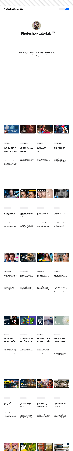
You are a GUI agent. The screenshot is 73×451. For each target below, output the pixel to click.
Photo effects (6, 143)
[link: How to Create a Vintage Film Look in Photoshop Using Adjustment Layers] (45, 324)
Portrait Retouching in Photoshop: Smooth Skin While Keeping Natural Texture (26, 214)
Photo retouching (24, 143)
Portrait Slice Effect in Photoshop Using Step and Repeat (60, 213)
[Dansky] (38, 386)
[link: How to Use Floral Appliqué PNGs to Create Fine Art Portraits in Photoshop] (28, 133)
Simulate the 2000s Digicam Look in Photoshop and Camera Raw (43, 149)
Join (67, 9)
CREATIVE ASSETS (40, 9)
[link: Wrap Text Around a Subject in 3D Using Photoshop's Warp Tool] (11, 324)
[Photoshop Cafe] (55, 132)
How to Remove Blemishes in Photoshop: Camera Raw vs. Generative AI (10, 277)
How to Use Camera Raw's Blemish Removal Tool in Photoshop (44, 213)
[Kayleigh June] (5, 450)
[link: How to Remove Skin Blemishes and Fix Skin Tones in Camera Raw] (11, 197)
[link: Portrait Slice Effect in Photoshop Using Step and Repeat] (61, 197)
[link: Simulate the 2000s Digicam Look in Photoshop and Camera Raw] (45, 133)
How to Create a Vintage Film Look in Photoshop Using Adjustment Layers (43, 340)
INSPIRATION (48, 9)
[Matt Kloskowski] (55, 260)
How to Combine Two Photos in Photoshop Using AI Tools (59, 149)
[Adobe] (5, 132)
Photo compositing (57, 143)
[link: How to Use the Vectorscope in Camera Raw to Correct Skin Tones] (45, 261)
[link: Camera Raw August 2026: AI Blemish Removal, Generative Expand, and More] (61, 261)
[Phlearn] (38, 132)
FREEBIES (54, 9)
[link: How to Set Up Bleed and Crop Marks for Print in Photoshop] (11, 388)
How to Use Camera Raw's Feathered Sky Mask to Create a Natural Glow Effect (27, 404)
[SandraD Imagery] (55, 323)
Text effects (6, 334)
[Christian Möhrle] (22, 386)
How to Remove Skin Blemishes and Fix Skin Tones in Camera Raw (9, 213)
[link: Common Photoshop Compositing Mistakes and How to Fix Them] (28, 261)
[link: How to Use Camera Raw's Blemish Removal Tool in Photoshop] (45, 197)
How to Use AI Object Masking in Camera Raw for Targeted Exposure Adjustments (60, 404)
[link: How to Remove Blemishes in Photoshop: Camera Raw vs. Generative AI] (11, 261)
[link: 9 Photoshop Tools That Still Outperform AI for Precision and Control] (28, 324)
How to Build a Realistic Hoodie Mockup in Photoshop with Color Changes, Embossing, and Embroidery (10, 150)
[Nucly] (22, 260)
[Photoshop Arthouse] (22, 196)
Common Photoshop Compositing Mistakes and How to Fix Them (27, 277)
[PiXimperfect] (38, 196)
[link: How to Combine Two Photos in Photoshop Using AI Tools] (61, 133)
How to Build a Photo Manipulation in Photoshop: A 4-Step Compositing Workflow (43, 404)
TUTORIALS (32, 9)
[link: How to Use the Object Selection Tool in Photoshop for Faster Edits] (61, 324)
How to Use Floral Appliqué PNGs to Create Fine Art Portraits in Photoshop (26, 149)
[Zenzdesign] (5, 196)
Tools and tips (56, 271)
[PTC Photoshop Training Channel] (5, 260)
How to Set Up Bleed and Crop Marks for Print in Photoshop (10, 403)
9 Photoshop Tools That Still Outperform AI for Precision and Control (26, 340)
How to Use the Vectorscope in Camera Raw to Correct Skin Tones (44, 277)
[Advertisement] (36, 3)
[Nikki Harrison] (22, 132)
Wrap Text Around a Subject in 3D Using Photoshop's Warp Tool (10, 340)
